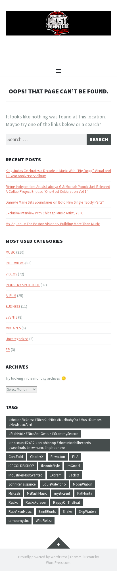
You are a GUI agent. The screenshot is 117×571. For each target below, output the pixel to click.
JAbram (56, 475)
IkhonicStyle (50, 465)
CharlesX (36, 456)
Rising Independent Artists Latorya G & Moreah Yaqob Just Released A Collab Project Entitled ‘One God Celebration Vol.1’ (58, 189)
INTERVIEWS (15, 263)
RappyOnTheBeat (66, 502)
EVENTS (11, 317)
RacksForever (36, 502)
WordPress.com (58, 562)
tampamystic (19, 520)
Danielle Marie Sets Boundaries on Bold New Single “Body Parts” (55, 202)
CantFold (16, 456)
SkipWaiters (87, 511)
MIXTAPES (13, 328)
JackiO (74, 475)
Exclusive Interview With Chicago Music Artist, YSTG (44, 213)
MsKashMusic (37, 493)
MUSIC (10, 252)
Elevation (58, 456)
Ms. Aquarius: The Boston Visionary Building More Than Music (53, 223)
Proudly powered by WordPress (42, 557)
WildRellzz (44, 520)
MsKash (14, 493)
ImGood (73, 465)
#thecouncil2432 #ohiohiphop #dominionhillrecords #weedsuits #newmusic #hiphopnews (50, 445)
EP (8, 349)
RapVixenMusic (20, 511)
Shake (67, 511)
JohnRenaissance (22, 484)
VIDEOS (11, 274)
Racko (13, 502)
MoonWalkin (82, 484)
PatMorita (84, 493)
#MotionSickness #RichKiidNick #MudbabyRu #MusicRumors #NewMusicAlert (55, 422)
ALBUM (11, 295)
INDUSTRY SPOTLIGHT (23, 285)
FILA (75, 456)
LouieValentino (54, 484)
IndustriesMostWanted (26, 475)
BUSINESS (13, 306)
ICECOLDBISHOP (21, 465)
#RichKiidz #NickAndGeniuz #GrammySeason (43, 433)
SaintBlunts (47, 511)
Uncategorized (17, 338)
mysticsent (62, 493)
